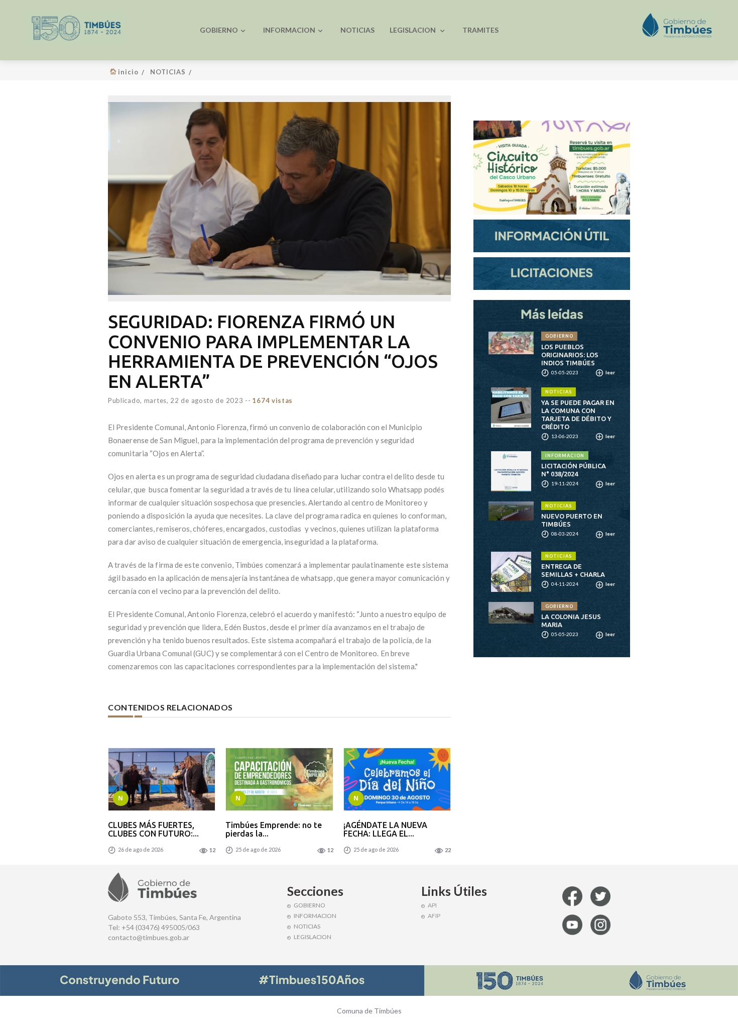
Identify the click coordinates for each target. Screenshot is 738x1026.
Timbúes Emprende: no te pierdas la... (273, 829)
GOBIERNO (219, 30)
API (432, 905)
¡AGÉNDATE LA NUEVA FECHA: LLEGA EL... (385, 829)
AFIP (434, 915)
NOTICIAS (357, 30)
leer (609, 372)
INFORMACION (289, 30)
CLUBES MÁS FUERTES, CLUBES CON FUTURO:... (153, 829)
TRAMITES (480, 30)
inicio (128, 72)
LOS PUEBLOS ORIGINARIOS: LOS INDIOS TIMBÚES (569, 354)
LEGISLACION (413, 30)
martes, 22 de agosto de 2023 (193, 400)
